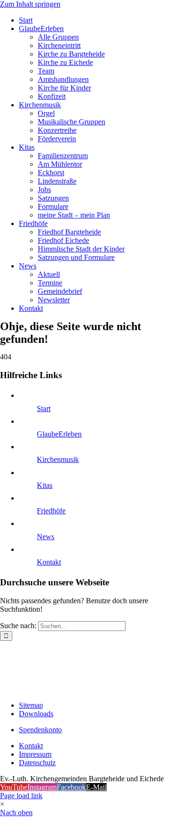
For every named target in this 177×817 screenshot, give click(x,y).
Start (44, 408)
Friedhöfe (51, 511)
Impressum (35, 754)
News (45, 537)
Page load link (21, 796)
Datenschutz (37, 763)
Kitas (44, 485)
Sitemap (31, 705)
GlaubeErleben (59, 434)
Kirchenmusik (58, 459)
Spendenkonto (40, 730)
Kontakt (49, 562)
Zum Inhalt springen (30, 4)
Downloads (36, 714)
